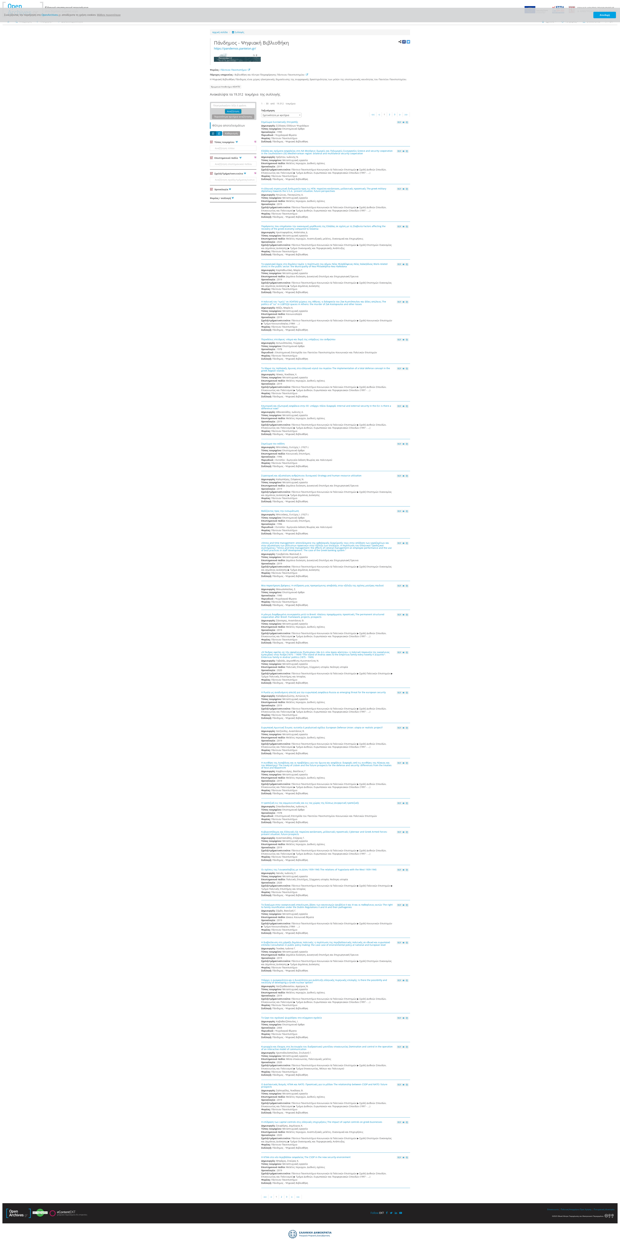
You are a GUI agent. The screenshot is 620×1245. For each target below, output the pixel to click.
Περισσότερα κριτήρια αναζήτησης (233, 116)
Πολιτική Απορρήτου (570, 1209)
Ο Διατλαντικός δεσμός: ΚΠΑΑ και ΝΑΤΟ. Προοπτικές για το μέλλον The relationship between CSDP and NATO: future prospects (324, 1085)
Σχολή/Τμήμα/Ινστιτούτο (228, 173)
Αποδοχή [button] (605, 15)
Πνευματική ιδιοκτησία (604, 1209)
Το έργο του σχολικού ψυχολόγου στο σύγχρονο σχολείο (291, 1017)
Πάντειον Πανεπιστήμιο (234, 69)
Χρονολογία (221, 189)
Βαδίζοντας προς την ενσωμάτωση (280, 510)
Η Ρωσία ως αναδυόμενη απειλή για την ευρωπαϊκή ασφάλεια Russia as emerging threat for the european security (323, 692)
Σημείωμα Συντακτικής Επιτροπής (279, 121)
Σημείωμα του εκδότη (273, 443)
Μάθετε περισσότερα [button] (108, 15)
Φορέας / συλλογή (220, 198)
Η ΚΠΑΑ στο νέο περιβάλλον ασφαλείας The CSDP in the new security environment (306, 1157)
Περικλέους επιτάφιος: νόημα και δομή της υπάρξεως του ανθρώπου (298, 339)
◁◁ (372, 114)
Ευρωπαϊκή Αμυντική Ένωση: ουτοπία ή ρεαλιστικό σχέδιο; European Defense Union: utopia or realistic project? (322, 727)
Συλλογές (239, 32)
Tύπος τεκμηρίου (224, 142)
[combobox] (281, 115)
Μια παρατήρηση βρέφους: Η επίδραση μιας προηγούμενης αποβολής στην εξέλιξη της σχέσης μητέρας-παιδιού (322, 585)
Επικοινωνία (553, 1209)
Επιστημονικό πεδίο (226, 157)
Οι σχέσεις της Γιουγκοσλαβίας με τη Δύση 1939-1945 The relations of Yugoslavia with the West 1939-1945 (319, 869)
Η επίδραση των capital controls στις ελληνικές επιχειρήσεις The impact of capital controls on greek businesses (321, 1121)
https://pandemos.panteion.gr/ (235, 48)
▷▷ (406, 114)
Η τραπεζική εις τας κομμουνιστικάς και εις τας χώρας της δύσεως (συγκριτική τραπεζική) (310, 802)
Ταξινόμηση (268, 110)
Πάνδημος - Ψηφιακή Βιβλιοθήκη (252, 42)
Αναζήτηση (233, 111)
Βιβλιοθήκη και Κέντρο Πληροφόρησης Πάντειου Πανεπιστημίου (270, 74)
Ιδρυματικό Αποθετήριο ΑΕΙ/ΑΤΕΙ (225, 86)
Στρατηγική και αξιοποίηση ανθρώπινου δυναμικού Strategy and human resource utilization (311, 475)
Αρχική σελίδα (220, 32)
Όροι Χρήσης (586, 1209)
